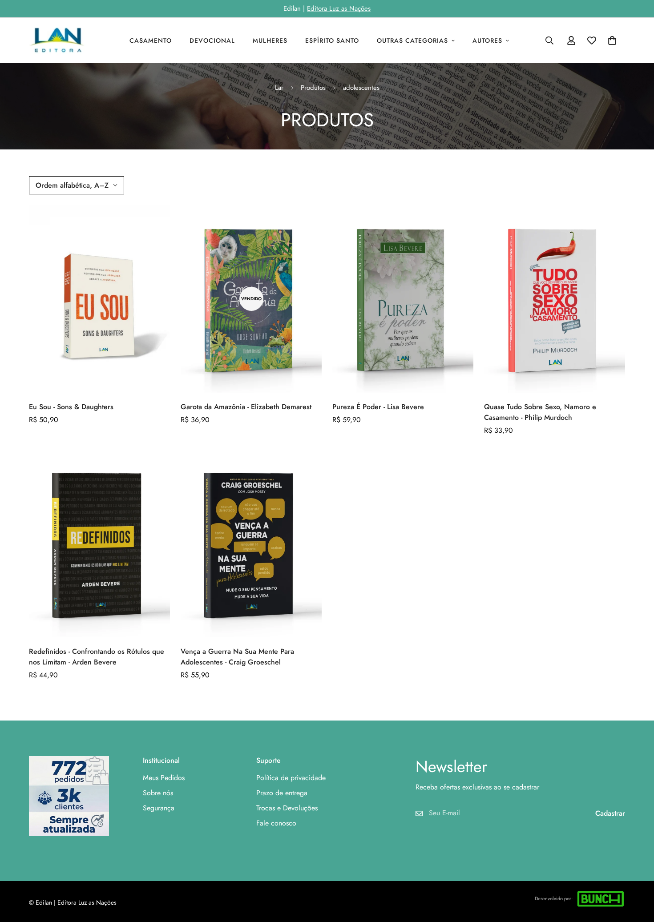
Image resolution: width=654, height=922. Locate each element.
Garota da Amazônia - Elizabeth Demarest (246, 407)
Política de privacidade (291, 778)
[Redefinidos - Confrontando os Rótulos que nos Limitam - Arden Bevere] (99, 543)
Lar (279, 88)
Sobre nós (158, 793)
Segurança (158, 808)
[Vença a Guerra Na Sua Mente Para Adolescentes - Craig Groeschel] (251, 543)
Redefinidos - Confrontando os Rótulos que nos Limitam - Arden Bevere (96, 656)
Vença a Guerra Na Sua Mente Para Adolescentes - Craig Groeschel (237, 656)
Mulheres (270, 40)
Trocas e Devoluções (287, 808)
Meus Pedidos (164, 778)
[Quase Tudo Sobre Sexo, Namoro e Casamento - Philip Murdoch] (554, 299)
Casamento (150, 40)
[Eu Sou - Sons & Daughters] (99, 299)
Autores (487, 40)
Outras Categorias (412, 40)
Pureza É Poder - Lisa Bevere (378, 407)
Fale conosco (276, 823)
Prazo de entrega (281, 793)
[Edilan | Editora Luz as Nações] (61, 40)
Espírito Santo (332, 40)
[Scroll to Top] (636, 873)
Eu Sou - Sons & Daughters (71, 407)
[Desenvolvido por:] (600, 899)
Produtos (313, 88)
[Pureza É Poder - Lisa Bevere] (402, 299)
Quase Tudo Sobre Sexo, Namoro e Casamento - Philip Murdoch (540, 412)
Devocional (212, 40)
